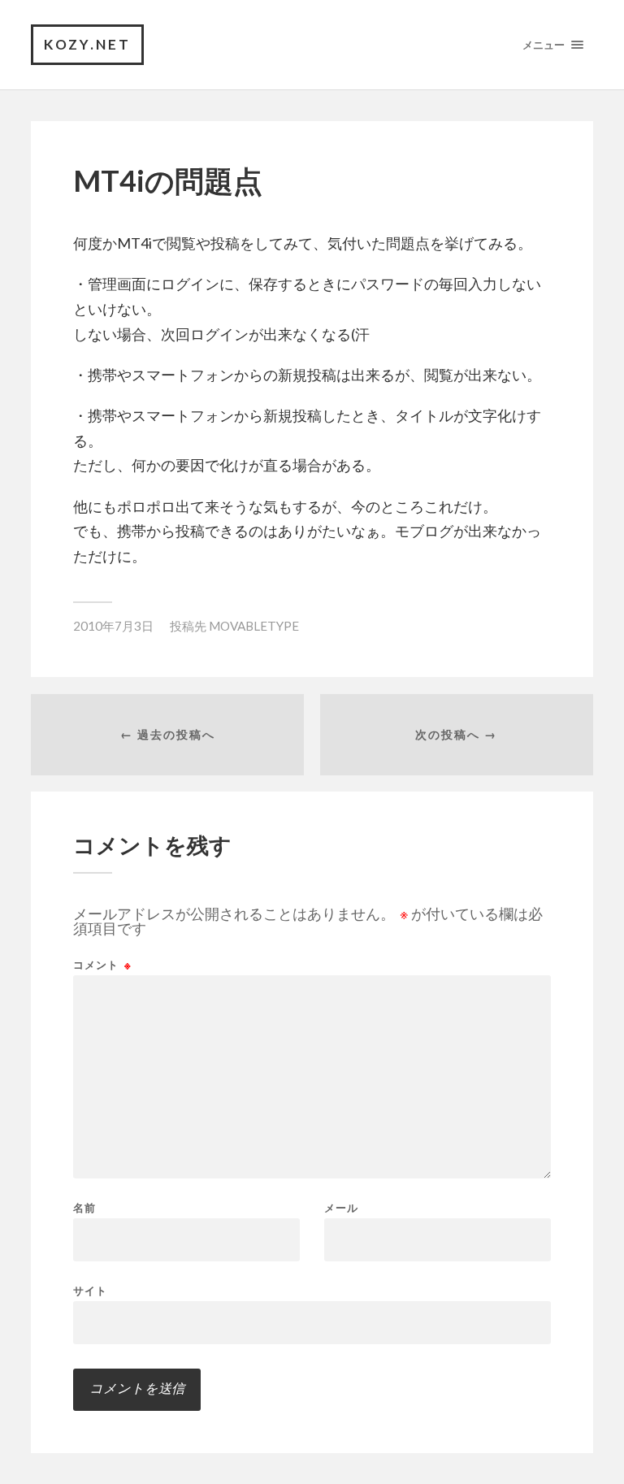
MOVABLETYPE (254, 625)
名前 (84, 1208)
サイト (90, 1290)
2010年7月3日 (113, 625)
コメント (102, 965)
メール (341, 1208)
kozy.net (87, 44)
